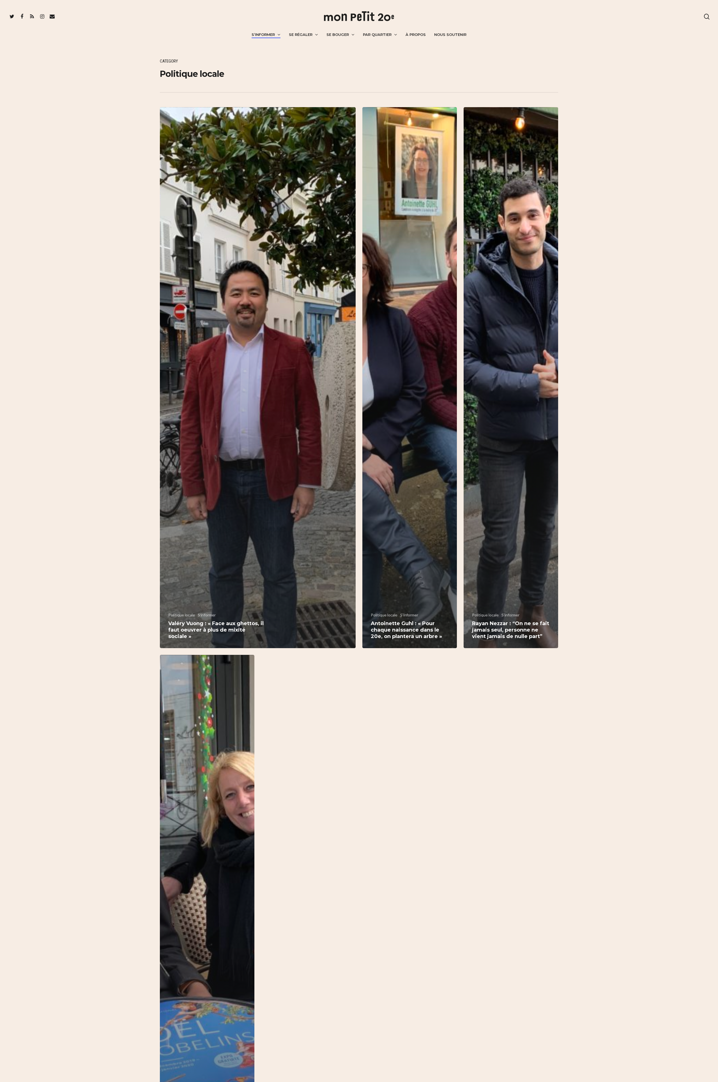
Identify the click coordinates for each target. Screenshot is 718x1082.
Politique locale (181, 615)
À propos (416, 34)
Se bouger (337, 34)
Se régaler (300, 34)
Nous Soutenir (450, 34)
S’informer (263, 34)
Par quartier (377, 34)
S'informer (207, 615)
